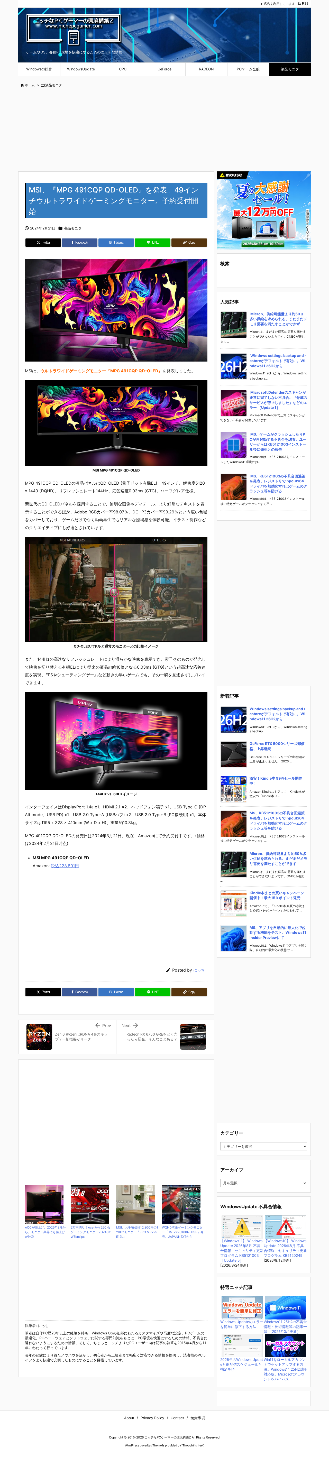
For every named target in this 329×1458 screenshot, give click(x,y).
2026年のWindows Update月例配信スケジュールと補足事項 (241, 1364)
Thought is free (192, 1445)
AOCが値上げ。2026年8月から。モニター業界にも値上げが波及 (45, 1232)
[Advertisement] (164, 130)
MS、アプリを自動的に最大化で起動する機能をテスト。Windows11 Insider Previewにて (278, 932)
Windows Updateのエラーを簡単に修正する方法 (241, 1324)
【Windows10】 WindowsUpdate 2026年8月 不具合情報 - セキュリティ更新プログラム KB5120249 (285, 1248)
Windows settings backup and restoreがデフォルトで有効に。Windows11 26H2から (278, 360)
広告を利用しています (279, 4)
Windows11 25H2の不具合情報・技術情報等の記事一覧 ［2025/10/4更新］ (285, 1326)
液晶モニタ (53, 85)
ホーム (30, 85)
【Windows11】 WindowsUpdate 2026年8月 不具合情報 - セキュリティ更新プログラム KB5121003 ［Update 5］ (241, 1250)
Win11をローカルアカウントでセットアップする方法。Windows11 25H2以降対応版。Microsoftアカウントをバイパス (285, 1369)
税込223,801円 (65, 865)
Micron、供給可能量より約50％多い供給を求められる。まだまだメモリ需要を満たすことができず (278, 319)
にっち (199, 970)
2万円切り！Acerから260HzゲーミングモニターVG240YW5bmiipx (91, 1232)
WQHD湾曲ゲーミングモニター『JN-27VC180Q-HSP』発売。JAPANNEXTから (183, 1232)
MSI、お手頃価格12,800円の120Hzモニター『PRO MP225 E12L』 (137, 1232)
